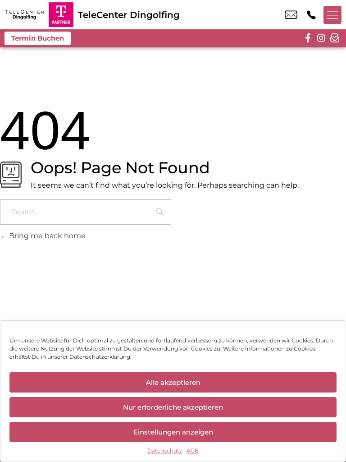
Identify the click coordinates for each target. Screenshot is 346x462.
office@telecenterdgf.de (291, 14)
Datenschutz (164, 450)
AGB (193, 450)
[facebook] (307, 38)
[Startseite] (24, 14)
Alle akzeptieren (173, 382)
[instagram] (321, 38)
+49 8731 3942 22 (311, 14)
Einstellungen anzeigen (173, 432)
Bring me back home (46, 235)
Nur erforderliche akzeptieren (173, 407)
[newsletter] (334, 38)
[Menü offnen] (332, 15)
